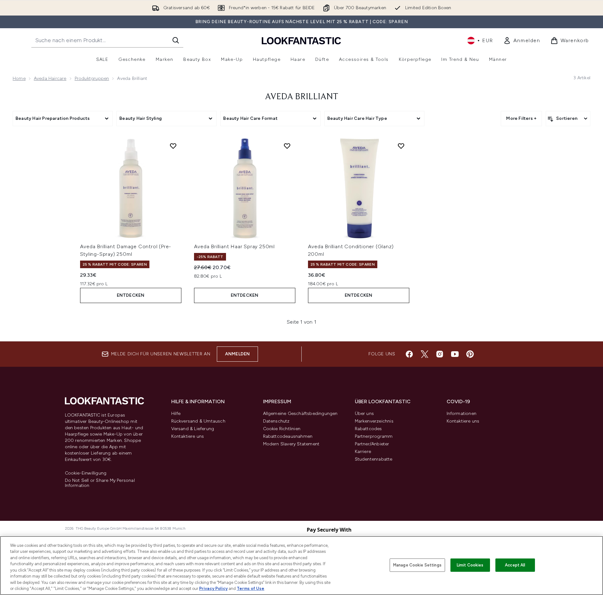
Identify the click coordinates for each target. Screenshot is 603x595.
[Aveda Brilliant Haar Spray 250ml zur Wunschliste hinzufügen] (287, 145)
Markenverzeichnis (374, 421)
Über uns (364, 413)
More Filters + (521, 118)
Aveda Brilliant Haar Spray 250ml (234, 246)
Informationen (462, 413)
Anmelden (237, 354)
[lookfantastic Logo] (301, 40)
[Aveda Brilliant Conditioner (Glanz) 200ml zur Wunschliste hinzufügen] (401, 145)
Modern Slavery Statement (291, 444)
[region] (301, 565)
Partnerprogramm (374, 436)
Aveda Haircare (50, 78)
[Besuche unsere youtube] (454, 354)
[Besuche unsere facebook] (409, 354)
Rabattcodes (368, 428)
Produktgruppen (92, 78)
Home (19, 78)
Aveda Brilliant (301, 97)
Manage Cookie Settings (417, 565)
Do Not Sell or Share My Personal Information (100, 483)
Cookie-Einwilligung (86, 473)
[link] (521, 40)
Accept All (515, 565)
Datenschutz (276, 421)
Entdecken (131, 295)
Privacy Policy (213, 588)
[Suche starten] (175, 40)
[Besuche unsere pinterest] (470, 354)
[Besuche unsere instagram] (439, 354)
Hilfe (176, 413)
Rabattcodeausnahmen (288, 436)
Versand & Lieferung (192, 428)
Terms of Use (250, 588)
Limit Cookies (470, 565)
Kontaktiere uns (187, 436)
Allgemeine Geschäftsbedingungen (300, 413)
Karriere (363, 451)
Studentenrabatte (374, 459)
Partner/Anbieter (372, 444)
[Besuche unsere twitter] (424, 354)
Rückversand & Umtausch (198, 421)
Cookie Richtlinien (282, 428)
